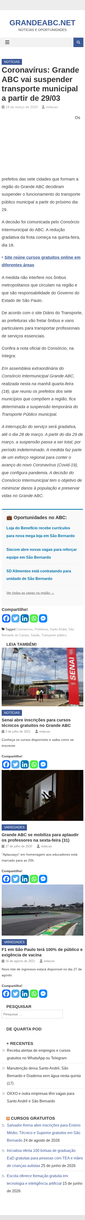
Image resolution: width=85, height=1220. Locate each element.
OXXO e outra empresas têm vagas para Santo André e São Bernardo (40, 1097)
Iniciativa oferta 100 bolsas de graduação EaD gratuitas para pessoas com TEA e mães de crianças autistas (45, 1158)
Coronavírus (24, 629)
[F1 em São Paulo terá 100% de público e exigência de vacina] (42, 910)
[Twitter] (15, 618)
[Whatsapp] (34, 618)
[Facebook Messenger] (43, 618)
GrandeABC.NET (42, 22)
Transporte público (54, 635)
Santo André (58, 629)
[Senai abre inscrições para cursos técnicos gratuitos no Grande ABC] (42, 677)
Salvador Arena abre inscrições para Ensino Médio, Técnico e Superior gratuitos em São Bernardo (44, 1132)
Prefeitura (41, 629)
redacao (52, 107)
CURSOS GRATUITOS (33, 1118)
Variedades (14, 827)
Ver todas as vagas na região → (30, 593)
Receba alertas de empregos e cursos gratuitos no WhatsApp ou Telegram (38, 1054)
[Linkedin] (25, 618)
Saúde (35, 635)
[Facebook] (6, 618)
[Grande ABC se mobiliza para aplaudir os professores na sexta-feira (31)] (42, 795)
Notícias (12, 62)
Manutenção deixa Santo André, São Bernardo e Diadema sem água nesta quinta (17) (44, 1075)
